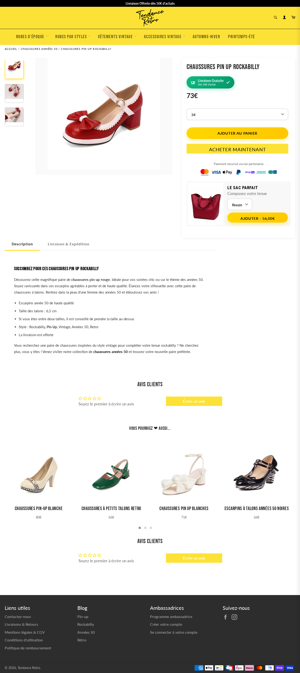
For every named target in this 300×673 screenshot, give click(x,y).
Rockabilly (85, 624)
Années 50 (86, 632)
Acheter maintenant (237, 149)
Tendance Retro (29, 668)
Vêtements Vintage (116, 37)
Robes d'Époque (30, 37)
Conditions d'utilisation (24, 640)
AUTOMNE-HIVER (206, 37)
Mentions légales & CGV (25, 632)
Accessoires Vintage (163, 37)
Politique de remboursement (28, 648)
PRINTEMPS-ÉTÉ (241, 37)
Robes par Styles (71, 37)
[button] (139, 528)
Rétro (81, 640)
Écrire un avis (194, 401)
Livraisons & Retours (21, 624)
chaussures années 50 (110, 351)
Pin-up (82, 616)
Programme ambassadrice (171, 616)
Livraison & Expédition (68, 244)
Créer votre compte (166, 624)
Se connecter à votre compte (173, 632)
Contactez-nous (18, 616)
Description (22, 244)
